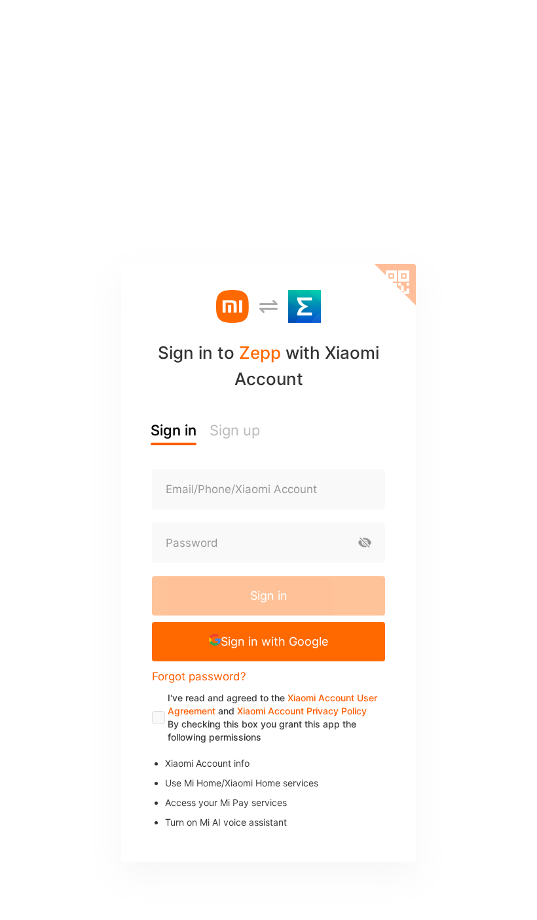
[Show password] (364, 543)
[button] (268, 641)
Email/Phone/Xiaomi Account (241, 489)
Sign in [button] (173, 430)
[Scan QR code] (395, 285)
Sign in (268, 595)
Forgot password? (199, 676)
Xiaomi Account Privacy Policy (302, 710)
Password (192, 542)
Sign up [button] (235, 430)
